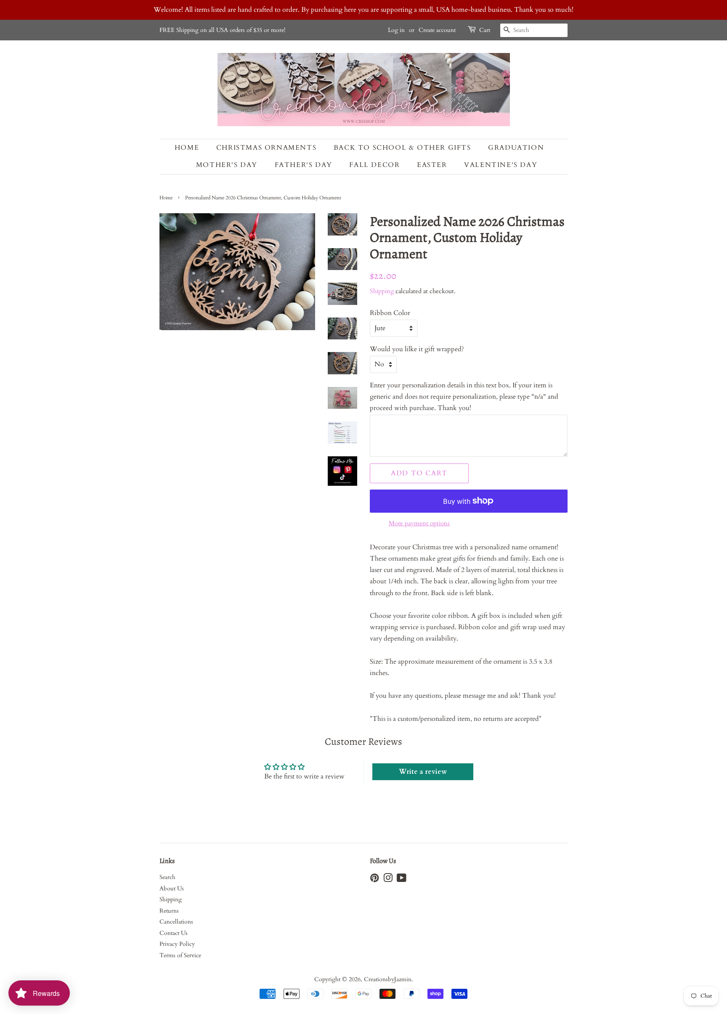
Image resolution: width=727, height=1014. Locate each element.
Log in (396, 30)
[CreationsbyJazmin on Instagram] (388, 880)
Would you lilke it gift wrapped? (417, 349)
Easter (432, 164)
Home (187, 147)
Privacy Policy (177, 944)
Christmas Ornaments (266, 147)
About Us (171, 888)
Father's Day (303, 164)
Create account (437, 30)
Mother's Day (226, 164)
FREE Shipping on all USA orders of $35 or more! (222, 30)
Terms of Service (180, 955)
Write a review (423, 771)
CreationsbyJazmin (387, 979)
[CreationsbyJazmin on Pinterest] (374, 880)
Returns (169, 911)
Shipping (382, 291)
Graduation (516, 147)
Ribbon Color (390, 313)
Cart (484, 30)
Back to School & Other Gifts (402, 147)
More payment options (419, 523)
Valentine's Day (500, 164)
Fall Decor (374, 164)
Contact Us (173, 933)
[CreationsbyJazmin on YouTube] (401, 880)
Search (167, 877)
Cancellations (176, 922)
